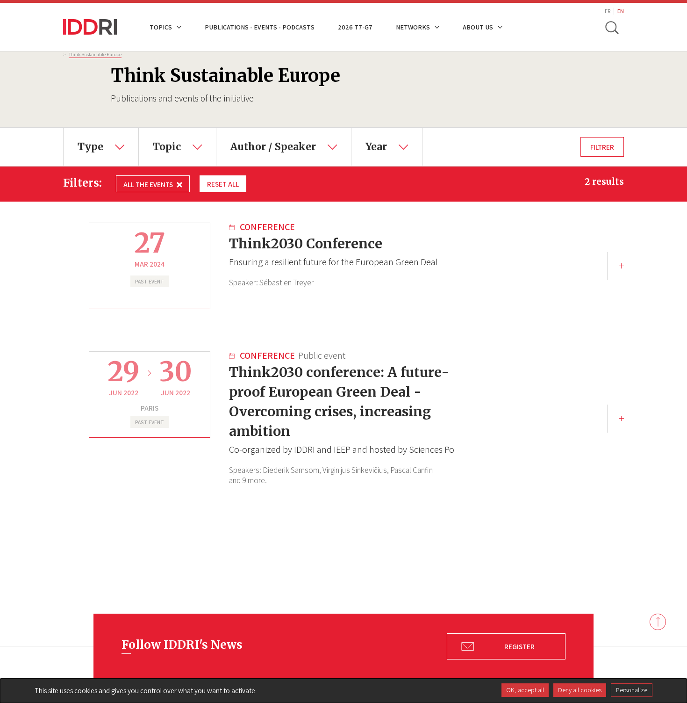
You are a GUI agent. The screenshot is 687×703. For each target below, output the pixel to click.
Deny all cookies (579, 690)
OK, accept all (525, 690)
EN (620, 11)
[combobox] (101, 147)
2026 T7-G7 (355, 26)
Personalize (631, 690)
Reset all (223, 183)
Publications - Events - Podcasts (260, 26)
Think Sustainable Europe (95, 54)
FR (607, 11)
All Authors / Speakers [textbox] (262, 135)
